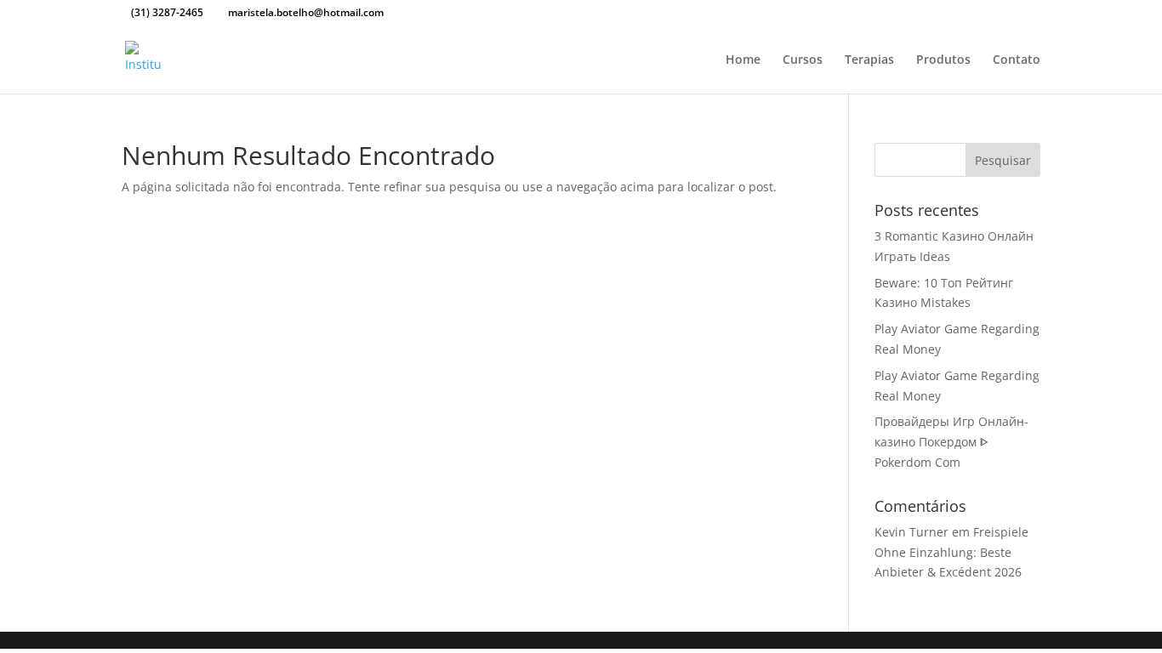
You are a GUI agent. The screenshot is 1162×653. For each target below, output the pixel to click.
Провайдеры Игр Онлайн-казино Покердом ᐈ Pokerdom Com (951, 441)
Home (743, 60)
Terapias (869, 60)
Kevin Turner (911, 532)
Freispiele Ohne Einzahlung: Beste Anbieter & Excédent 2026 (951, 552)
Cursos (803, 60)
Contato (1016, 60)
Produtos (943, 60)
